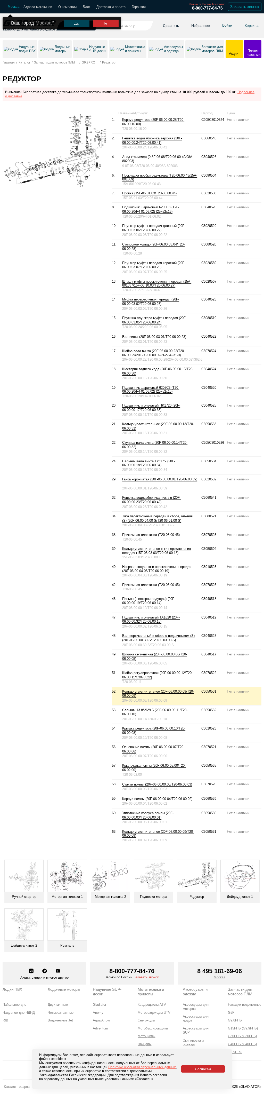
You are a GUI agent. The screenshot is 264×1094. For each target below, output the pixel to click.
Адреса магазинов (37, 7)
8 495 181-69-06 (219, 971)
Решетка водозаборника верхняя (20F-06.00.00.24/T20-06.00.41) (152, 140)
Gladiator (99, 1004)
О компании (67, 7)
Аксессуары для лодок (196, 1018)
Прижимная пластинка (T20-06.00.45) (151, 535)
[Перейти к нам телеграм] (45, 971)
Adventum (100, 1028)
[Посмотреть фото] (143, 124)
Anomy (98, 1012)
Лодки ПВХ (12, 989)
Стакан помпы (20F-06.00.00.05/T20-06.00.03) (157, 784)
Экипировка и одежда (193, 1042)
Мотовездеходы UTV (154, 1012)
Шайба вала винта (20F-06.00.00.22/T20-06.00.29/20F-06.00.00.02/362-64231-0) (153, 353)
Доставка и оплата (111, 7)
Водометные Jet (60, 1020)
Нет (106, 23)
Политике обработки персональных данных (142, 1067)
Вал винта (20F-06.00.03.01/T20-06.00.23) (154, 337)
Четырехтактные (60, 1012)
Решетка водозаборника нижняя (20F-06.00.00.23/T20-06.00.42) (151, 500)
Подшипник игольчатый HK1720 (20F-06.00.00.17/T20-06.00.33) (151, 407)
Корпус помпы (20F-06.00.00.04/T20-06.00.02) (157, 799)
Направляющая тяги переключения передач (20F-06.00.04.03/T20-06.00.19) (156, 569)
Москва (44, 23)
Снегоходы (146, 1020)
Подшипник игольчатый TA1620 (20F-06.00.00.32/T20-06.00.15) (151, 619)
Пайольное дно (14, 1004)
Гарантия (139, 7)
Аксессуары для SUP (196, 1030)
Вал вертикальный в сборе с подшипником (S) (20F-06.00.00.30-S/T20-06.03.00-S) (158, 638)
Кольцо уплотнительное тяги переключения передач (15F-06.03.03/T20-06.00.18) (156, 551)
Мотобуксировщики (153, 1028)
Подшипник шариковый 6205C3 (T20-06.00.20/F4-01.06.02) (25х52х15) (150, 209)
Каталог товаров (17, 1087)
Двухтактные (58, 1004)
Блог (86, 7)
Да (76, 23)
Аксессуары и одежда (195, 991)
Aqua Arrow (101, 1020)
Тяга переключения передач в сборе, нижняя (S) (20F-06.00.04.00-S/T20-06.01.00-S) (157, 518)
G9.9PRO (235, 1052)
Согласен (203, 1069)
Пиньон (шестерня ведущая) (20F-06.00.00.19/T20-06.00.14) (148, 601)
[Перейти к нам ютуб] (58, 971)
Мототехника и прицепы (151, 991)
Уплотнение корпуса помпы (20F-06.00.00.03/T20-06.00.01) (148, 815)
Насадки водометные (244, 1004)
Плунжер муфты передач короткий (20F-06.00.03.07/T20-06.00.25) (153, 265)
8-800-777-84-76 (207, 8)
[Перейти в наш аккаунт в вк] (32, 971)
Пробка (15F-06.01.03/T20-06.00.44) (149, 193)
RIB (5, 1020)
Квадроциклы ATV (152, 1004)
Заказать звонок (244, 6)
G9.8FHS (235, 1020)
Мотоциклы (146, 1036)
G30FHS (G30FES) (242, 1036)
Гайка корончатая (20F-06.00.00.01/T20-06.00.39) (159, 479)
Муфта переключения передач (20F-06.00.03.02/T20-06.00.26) (150, 301)
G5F (231, 1012)
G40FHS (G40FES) (242, 1044)
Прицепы (144, 1044)
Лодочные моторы (64, 989)
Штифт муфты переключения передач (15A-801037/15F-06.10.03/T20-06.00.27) (156, 284)
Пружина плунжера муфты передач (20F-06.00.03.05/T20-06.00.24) (154, 320)
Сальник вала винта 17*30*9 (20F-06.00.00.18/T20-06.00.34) (148, 463)
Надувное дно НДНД (19, 1012)
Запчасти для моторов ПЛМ (240, 991)
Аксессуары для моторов (196, 1007)
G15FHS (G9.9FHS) (243, 1028)
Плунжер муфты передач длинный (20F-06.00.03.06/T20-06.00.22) (153, 228)
